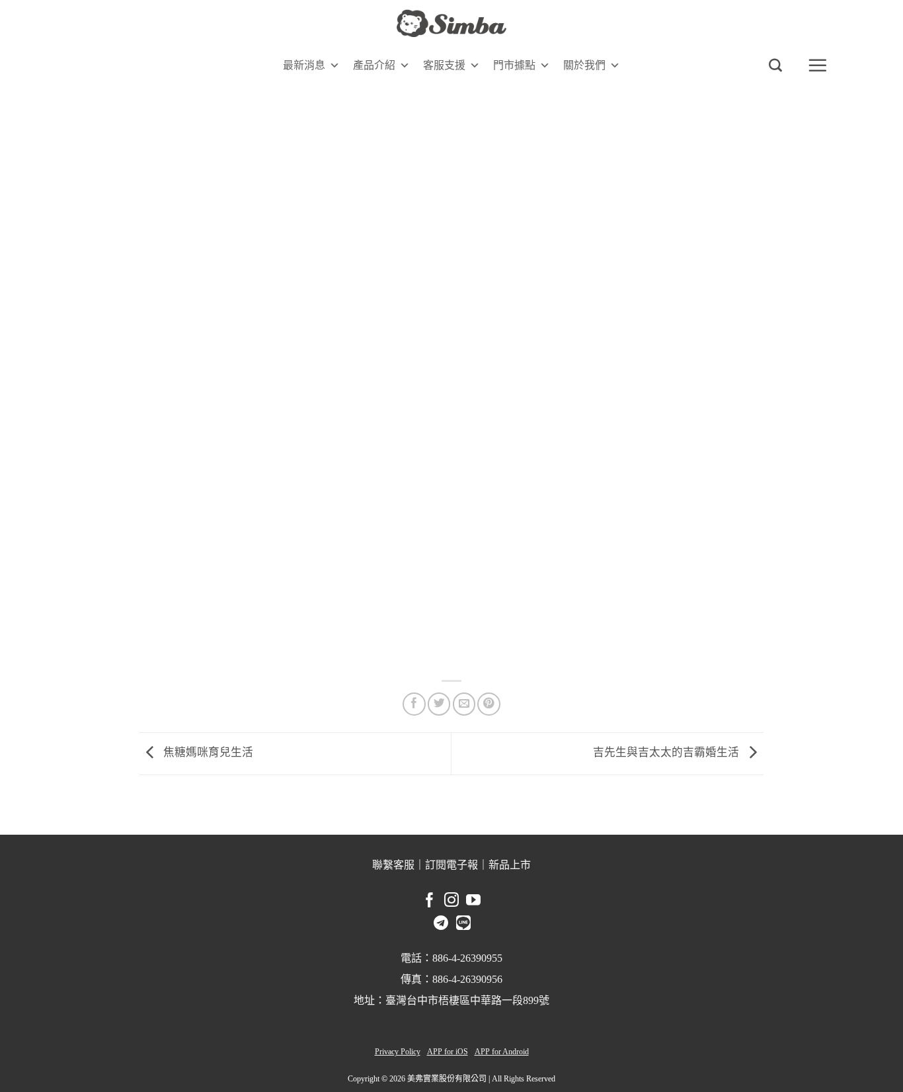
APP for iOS (447, 1051)
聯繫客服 (393, 864)
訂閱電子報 (451, 864)
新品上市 (510, 864)
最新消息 (304, 65)
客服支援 (444, 65)
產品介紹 (374, 65)
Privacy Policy (397, 1051)
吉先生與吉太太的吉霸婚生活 (667, 752)
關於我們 (584, 65)
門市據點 (514, 65)
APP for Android (502, 1051)
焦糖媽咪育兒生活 (207, 752)
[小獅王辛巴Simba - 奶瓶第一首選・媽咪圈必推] (451, 23)
